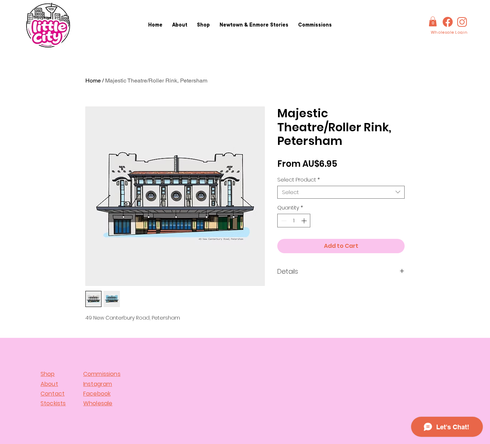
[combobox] (341, 192)
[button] (433, 21)
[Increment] (305, 220)
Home (93, 80)
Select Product (298, 179)
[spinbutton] (294, 220)
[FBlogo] (447, 21)
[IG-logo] (462, 21)
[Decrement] (283, 220)
